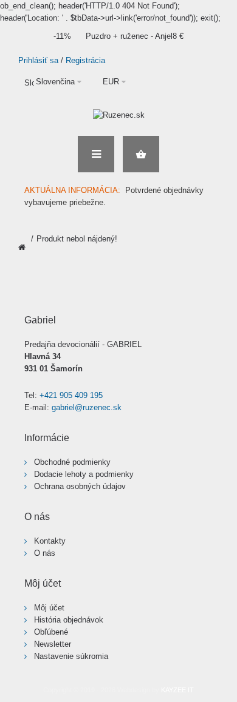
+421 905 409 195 (71, 395)
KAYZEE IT (177, 690)
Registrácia (85, 60)
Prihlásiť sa (38, 60)
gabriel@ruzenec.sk (87, 407)
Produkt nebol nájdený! (76, 238)
